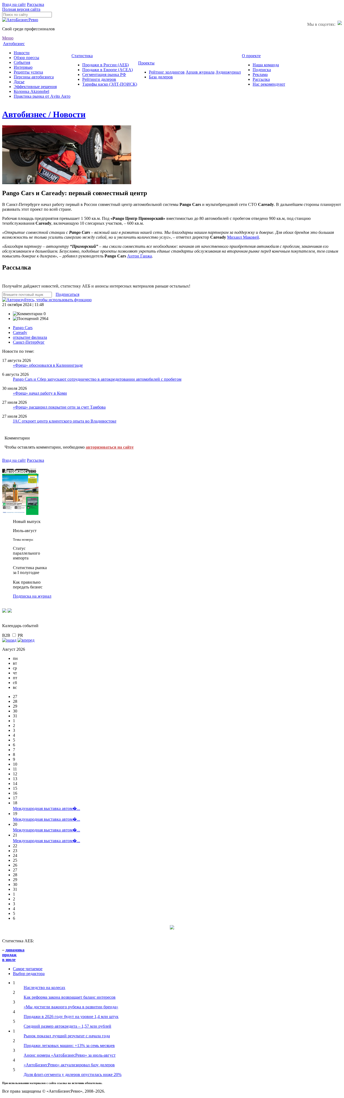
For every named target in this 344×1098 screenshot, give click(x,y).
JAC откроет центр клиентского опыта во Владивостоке (64, 421)
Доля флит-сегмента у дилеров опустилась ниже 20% (72, 1074)
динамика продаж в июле (13, 955)
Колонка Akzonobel (31, 91)
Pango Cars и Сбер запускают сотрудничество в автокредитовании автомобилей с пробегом (97, 379)
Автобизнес (14, 43)
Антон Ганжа (139, 256)
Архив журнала (200, 72)
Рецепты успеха (28, 72)
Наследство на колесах (44, 987)
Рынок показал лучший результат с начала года (67, 1036)
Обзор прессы (26, 57)
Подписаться (67, 294)
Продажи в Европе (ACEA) (107, 69)
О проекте (251, 55)
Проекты (146, 63)
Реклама (260, 74)
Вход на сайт (14, 4)
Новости (22, 52)
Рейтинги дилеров (99, 79)
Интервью (23, 67)
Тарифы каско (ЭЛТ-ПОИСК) (109, 84)
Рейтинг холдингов (167, 72)
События (22, 62)
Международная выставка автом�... (46, 808)
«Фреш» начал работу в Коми (40, 393)
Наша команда (266, 65)
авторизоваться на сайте (110, 447)
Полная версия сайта (21, 9)
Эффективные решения (35, 86)
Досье (19, 81)
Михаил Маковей (243, 237)
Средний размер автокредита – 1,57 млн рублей (67, 1026)
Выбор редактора (29, 973)
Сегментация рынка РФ (104, 74)
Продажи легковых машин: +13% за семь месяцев (69, 1045)
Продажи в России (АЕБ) (105, 65)
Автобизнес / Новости (43, 114)
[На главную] (20, 19)
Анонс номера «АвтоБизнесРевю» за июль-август (70, 1055)
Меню (7, 38)
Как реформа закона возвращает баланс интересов (70, 997)
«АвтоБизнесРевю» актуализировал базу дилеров (69, 1065)
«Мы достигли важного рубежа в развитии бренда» (71, 1007)
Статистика (82, 55)
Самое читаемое (27, 968)
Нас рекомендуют (269, 84)
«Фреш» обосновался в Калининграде (48, 365)
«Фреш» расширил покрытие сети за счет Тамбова (59, 407)
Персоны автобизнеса (34, 77)
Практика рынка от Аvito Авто (42, 96)
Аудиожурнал (228, 72)
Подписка (262, 69)
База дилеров (161, 77)
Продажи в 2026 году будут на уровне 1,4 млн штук (71, 1016)
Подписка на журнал (32, 596)
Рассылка (35, 4)
